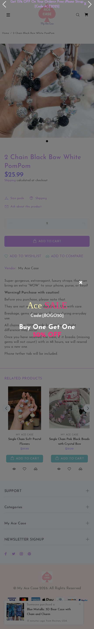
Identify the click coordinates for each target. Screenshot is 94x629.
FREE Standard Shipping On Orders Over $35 (58, 4)
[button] (4, 4)
